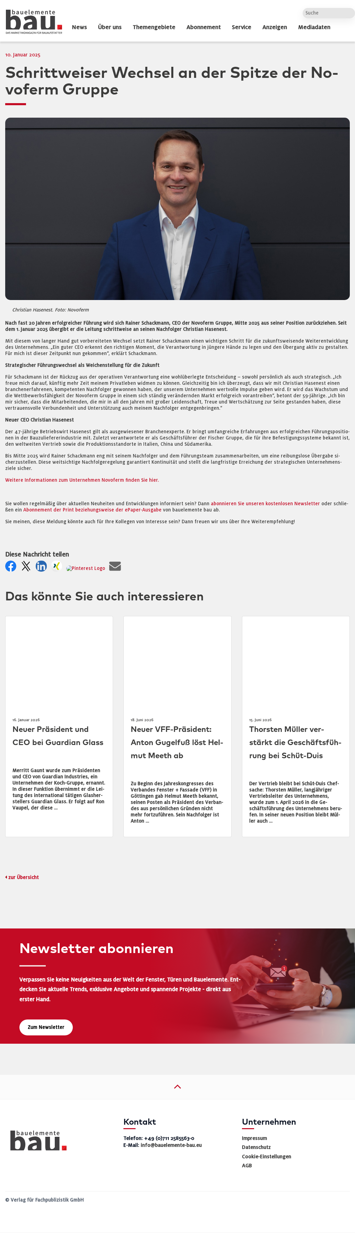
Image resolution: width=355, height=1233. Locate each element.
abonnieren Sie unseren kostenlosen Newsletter (265, 503)
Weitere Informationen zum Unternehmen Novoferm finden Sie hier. (82, 480)
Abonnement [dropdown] (204, 27)
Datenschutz (256, 1147)
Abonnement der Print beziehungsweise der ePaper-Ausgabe (92, 510)
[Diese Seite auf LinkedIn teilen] (43, 568)
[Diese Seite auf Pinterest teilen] (87, 568)
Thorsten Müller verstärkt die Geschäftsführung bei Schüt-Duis (295, 743)
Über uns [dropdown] (110, 27)
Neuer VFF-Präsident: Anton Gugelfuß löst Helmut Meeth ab (177, 743)
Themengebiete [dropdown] (154, 27)
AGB (247, 1165)
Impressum (254, 1138)
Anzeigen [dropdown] (274, 27)
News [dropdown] (79, 27)
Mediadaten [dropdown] (314, 27)
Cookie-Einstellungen (266, 1156)
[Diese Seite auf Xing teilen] (58, 568)
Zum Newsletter (46, 1027)
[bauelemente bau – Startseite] (36, 1143)
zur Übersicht (23, 877)
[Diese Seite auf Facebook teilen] (12, 568)
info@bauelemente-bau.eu (171, 1145)
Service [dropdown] (241, 27)
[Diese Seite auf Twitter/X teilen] (27, 568)
